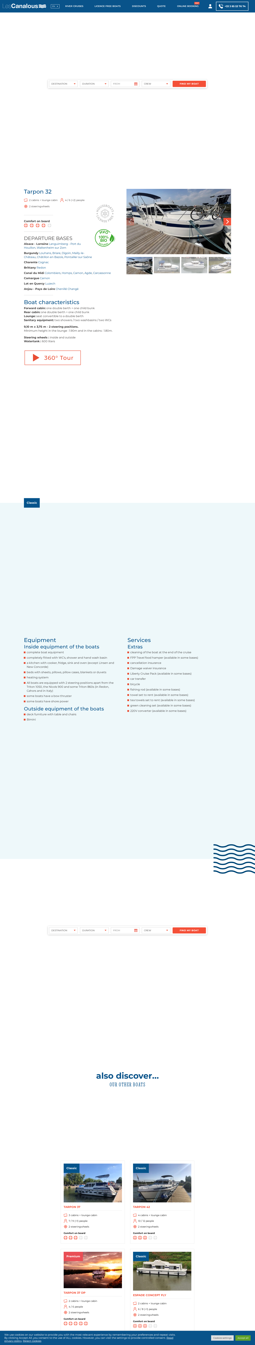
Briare (56, 253)
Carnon (78, 273)
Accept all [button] (243, 1338)
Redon (41, 267)
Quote (161, 6)
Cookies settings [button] (222, 1338)
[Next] (227, 221)
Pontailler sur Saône (78, 257)
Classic (32, 502)
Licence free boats (108, 6)
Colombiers (53, 273)
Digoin (66, 253)
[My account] (210, 6)
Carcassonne (102, 273)
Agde (88, 273)
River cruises (74, 6)
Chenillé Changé (67, 289)
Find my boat (189, 83)
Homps (67, 273)
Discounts (139, 6)
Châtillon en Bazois (50, 257)
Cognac (43, 262)
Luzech (50, 283)
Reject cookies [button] (32, 1341)
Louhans (45, 253)
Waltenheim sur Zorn (51, 247)
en (53, 6)
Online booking (188, 6)
